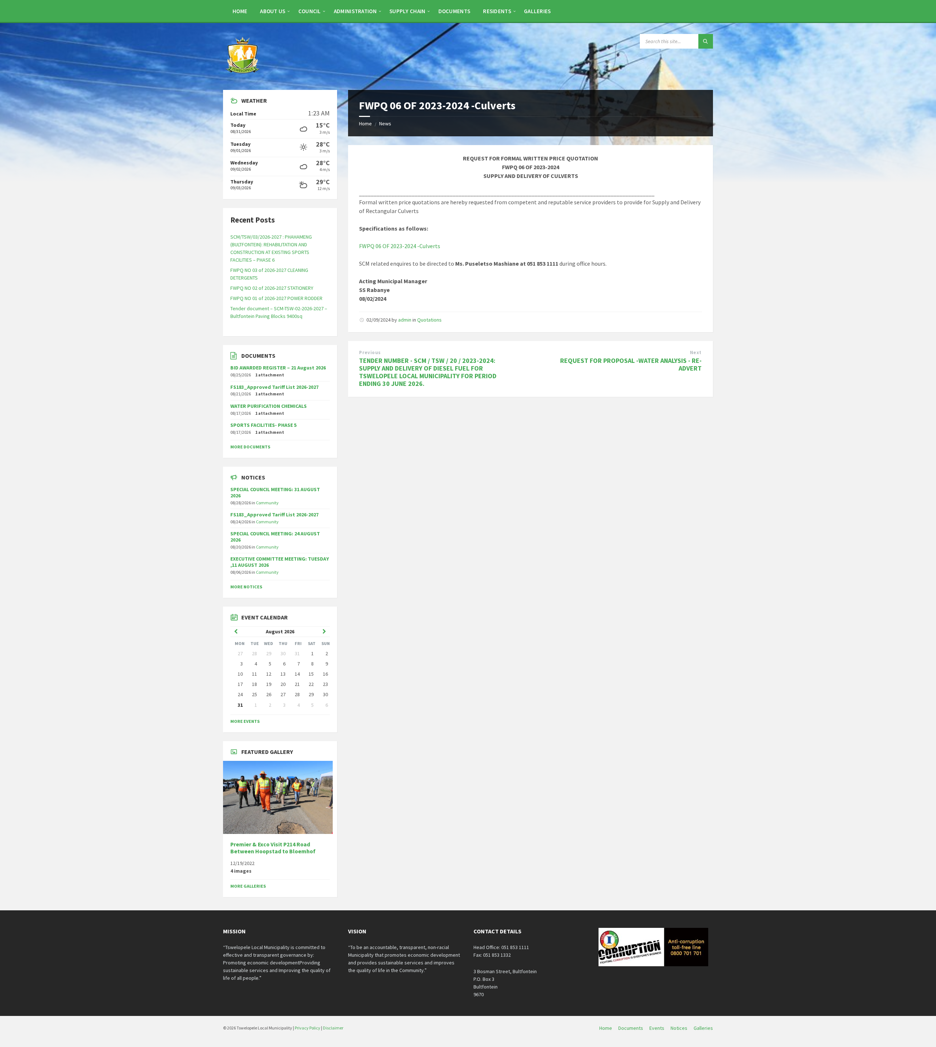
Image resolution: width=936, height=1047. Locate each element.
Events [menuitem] (656, 1028)
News (385, 123)
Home (365, 123)
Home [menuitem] (605, 1028)
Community (267, 502)
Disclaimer (333, 1028)
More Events (245, 721)
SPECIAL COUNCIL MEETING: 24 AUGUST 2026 (275, 536)
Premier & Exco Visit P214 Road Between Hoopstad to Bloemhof (273, 848)
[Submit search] (705, 41)
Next (696, 352)
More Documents (250, 446)
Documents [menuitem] (630, 1028)
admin (404, 319)
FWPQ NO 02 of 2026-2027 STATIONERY (271, 288)
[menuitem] (240, 11)
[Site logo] (243, 75)
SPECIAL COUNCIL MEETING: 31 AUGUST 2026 (275, 492)
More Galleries (248, 886)
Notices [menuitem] (679, 1028)
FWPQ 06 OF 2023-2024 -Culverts (399, 246)
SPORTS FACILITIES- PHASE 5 (263, 425)
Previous (370, 352)
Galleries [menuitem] (703, 1028)
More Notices (246, 586)
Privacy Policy (307, 1028)
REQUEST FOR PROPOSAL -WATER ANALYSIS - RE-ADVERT (631, 364)
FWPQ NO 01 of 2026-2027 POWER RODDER (276, 298)
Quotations (429, 319)
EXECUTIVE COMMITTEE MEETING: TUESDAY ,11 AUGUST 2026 (279, 561)
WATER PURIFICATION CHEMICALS (268, 406)
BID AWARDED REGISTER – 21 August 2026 (278, 367)
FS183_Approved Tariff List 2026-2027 (274, 387)
